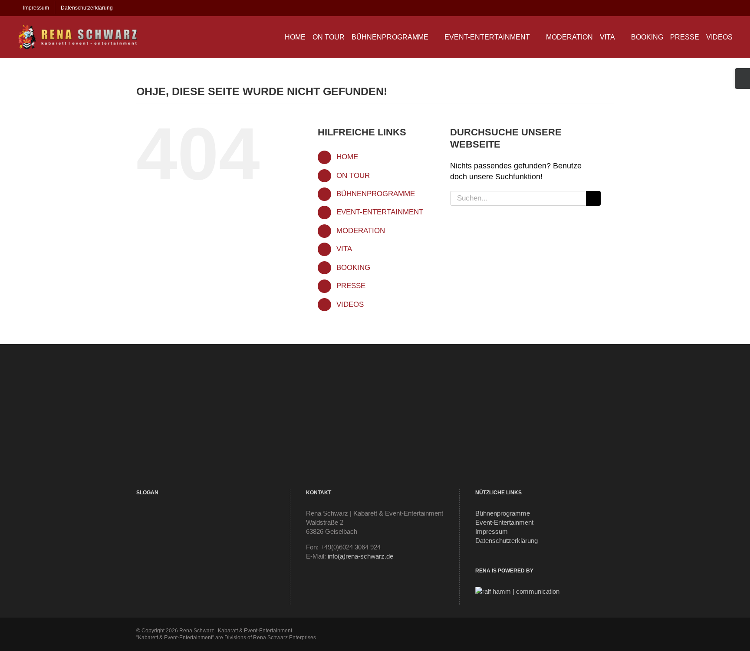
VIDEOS (350, 304)
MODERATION (360, 231)
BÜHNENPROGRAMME (375, 194)
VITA (344, 249)
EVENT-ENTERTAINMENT (379, 212)
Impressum (491, 531)
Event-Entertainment (504, 522)
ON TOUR (353, 175)
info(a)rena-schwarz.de (360, 556)
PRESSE (350, 286)
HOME (347, 157)
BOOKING (353, 267)
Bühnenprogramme (502, 513)
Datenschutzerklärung (506, 540)
